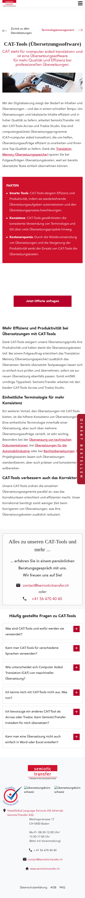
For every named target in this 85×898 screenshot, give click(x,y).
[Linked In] (42, 877)
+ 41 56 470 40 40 (45, 850)
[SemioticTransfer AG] (9, 3)
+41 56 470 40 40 (47, 598)
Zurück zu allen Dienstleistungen (21, 31)
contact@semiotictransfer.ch (46, 585)
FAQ (62, 887)
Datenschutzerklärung (33, 887)
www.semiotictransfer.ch (45, 869)
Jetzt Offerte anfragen (42, 301)
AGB (53, 887)
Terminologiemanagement (58, 30)
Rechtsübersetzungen (59, 451)
